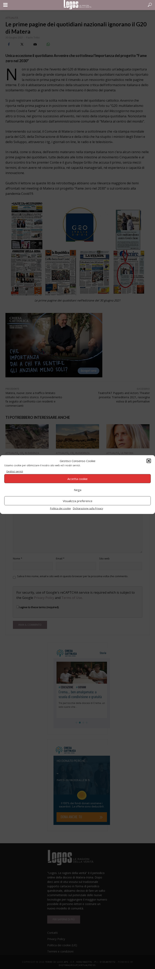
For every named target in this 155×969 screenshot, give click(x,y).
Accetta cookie (77, 479)
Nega (77, 490)
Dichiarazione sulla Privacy (88, 508)
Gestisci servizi (14, 471)
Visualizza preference (77, 501)
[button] (149, 461)
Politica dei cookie (60, 508)
